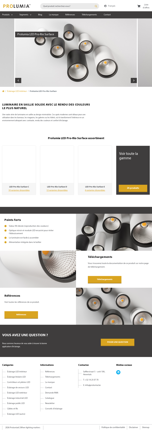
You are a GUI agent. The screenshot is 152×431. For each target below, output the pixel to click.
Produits (6, 15)
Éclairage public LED (16, 403)
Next (134, 80)
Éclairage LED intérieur (17, 91)
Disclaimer (133, 427)
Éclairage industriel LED (17, 398)
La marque (53, 15)
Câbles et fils (12, 409)
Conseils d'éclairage (53, 409)
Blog (40, 15)
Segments (23, 15)
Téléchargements (89, 15)
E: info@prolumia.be (92, 385)
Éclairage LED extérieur (17, 393)
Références (70, 15)
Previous (18, 80)
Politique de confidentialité (113, 427)
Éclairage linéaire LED (16, 377)
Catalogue (49, 398)
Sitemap (145, 427)
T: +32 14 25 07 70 (90, 380)
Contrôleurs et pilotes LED (18, 382)
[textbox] (69, 6)
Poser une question (117, 342)
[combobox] (69, 6)
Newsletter (50, 403)
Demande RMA (51, 393)
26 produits (133, 188)
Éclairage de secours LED (18, 388)
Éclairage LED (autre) (16, 414)
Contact (107, 15)
